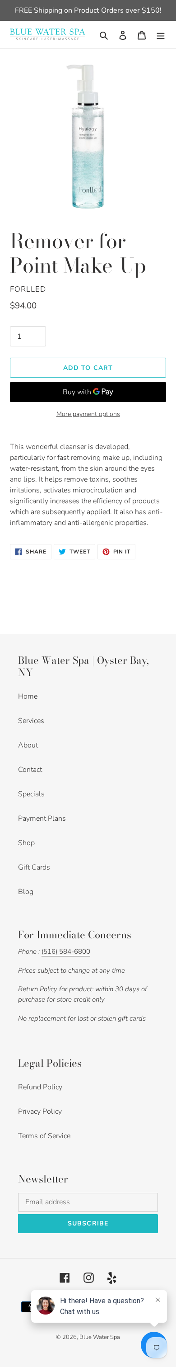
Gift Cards (34, 867)
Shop (26, 843)
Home (27, 696)
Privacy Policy (40, 1111)
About (28, 745)
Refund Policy (40, 1087)
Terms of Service (44, 1136)
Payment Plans (42, 818)
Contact (30, 770)
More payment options (88, 414)
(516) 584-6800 (66, 951)
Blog (25, 892)
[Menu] (160, 34)
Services (31, 721)
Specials (31, 794)
